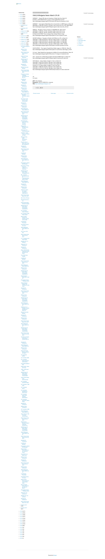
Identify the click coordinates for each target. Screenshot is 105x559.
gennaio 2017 (24, 507)
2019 (21, 20)
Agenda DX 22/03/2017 (24, 404)
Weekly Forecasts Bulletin (24, 68)
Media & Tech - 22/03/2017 (24, 348)
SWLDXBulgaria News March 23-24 (25, 304)
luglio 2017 (23, 37)
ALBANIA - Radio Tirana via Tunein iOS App (25, 134)
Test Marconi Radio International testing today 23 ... (25, 338)
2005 (21, 531)
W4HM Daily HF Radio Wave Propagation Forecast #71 (24, 272)
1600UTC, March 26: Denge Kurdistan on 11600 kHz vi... (24, 191)
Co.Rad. (80, 43)
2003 (21, 534)
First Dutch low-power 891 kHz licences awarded (24, 122)
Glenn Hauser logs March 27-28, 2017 (25, 113)
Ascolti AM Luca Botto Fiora (24, 455)
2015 (21, 513)
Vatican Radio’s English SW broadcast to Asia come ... (25, 284)
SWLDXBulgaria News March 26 (25, 182)
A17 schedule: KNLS (24, 388)
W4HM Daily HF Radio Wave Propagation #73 (25, 172)
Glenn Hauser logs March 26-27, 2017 (25, 150)
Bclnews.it (80, 39)
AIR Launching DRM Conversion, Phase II (24, 138)
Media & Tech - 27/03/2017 (24, 156)
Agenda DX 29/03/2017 (24, 103)
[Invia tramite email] (36, 87)
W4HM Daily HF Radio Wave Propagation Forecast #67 (24, 429)
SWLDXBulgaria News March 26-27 (25, 160)
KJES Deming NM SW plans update (25, 203)
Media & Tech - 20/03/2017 (24, 458)
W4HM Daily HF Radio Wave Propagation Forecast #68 (24, 374)
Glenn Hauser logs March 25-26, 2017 (25, 235)
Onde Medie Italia (82, 40)
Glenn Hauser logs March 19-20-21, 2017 (25, 437)
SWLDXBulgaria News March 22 (25, 346)
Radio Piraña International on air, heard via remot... (25, 450)
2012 (21, 518)
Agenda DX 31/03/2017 (24, 65)
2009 (21, 523)
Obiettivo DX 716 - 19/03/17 (25, 496)
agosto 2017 (24, 35)
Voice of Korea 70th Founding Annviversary (25, 415)
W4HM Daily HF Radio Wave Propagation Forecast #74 (24, 117)
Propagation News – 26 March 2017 (25, 281)
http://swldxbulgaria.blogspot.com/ (43, 83)
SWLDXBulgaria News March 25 (25, 266)
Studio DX (80, 42)
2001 (21, 538)
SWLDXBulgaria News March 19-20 (25, 433)
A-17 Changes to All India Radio (25, 239)
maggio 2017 (24, 41)
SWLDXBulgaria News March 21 (25, 412)
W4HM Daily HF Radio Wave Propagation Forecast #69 (24, 329)
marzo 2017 (23, 44)
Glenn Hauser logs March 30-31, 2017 (25, 53)
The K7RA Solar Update (24, 256)
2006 (21, 529)
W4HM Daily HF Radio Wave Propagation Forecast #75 (24, 61)
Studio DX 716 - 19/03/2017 (24, 493)
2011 (21, 520)
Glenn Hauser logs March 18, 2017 (25, 502)
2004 (21, 532)
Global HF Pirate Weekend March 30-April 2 (25, 352)
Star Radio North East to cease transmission (24, 100)
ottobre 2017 (24, 31)
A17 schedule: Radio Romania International (25, 360)
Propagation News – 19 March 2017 (25, 490)
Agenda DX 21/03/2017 (24, 441)
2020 (21, 18)
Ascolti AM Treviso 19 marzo (25, 477)
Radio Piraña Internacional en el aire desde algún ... (25, 481)
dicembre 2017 (24, 25)
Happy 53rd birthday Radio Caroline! (24, 127)
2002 (21, 536)
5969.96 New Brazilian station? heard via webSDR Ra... (25, 423)
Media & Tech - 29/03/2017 (24, 88)
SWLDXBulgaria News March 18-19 (25, 471)
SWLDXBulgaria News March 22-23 (25, 325)
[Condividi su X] (39, 87)
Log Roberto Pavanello (23, 222)
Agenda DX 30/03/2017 (24, 86)
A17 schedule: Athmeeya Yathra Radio (25, 400)
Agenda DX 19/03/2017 (24, 499)
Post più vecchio (70, 93)
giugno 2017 (24, 39)
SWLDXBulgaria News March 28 (25, 109)
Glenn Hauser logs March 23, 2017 (25, 321)
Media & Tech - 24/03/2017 (24, 295)
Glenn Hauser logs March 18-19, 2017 (25, 464)
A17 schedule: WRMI (24, 355)
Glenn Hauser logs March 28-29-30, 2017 (25, 71)
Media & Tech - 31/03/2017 (24, 50)
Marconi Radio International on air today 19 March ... (25, 486)
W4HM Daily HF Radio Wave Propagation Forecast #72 (24, 207)
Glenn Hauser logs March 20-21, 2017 (25, 419)
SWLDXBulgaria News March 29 (25, 91)
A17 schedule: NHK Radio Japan (25, 214)
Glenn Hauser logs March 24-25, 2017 (25, 262)
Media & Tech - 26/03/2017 (24, 187)
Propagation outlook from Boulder (25, 163)
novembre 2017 (24, 28)
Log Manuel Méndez (23, 80)
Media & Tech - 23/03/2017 (24, 318)
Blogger (55, 555)
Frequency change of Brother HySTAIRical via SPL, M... (25, 76)
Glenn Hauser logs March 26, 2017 (25, 196)
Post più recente (36, 93)
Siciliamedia (80, 45)
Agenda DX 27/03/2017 (24, 185)
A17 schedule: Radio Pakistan (25, 211)
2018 (21, 22)
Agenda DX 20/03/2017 (24, 460)
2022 (21, 14)
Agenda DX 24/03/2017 (24, 316)
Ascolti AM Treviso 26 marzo (25, 225)
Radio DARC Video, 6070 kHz (25, 367)
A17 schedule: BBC (25, 357)
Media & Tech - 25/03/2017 (24, 268)
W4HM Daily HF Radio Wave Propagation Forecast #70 (24, 299)
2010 (21, 522)
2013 (21, 516)
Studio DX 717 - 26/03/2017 (24, 245)
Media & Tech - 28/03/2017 (24, 106)
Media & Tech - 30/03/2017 (24, 83)
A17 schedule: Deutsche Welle (25, 382)
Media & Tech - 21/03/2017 (24, 407)
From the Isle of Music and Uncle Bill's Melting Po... (25, 143)
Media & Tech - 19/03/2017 (24, 467)
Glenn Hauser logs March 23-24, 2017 (25, 292)
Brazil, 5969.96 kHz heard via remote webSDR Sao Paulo (25, 252)
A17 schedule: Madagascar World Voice (24, 391)
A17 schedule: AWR (25, 409)
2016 (21, 511)
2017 (21, 23)
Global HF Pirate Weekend (24, 57)
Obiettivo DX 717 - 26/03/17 (25, 242)
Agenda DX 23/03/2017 (24, 343)
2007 (21, 527)
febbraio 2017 (24, 505)
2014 (21, 514)
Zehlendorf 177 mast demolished (25, 130)
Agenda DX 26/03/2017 (24, 248)
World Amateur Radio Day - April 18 (25, 277)
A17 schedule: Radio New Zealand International (24, 396)
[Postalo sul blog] (38, 87)
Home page (53, 93)
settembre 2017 (24, 32)
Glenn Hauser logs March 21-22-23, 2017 (25, 334)
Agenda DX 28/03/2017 (24, 147)
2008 (21, 525)
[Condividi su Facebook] (41, 87)
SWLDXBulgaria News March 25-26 (25, 228)
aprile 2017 (23, 43)
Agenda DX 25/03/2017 (24, 289)
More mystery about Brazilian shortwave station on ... (25, 95)
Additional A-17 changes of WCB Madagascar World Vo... (25, 309)
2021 (21, 16)
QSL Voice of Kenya (25, 198)
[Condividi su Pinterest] (42, 87)
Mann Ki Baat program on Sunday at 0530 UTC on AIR (25, 218)
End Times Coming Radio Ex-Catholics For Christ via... (25, 167)
